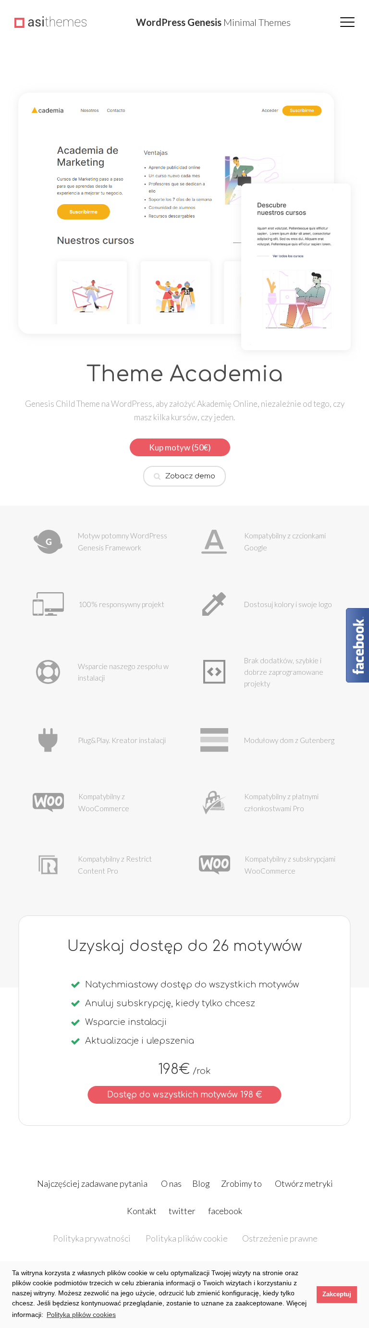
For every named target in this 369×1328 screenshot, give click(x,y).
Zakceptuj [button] (336, 1294)
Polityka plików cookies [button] (81, 1314)
